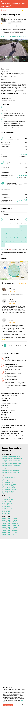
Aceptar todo (8, 705)
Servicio (3, 211)
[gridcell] (21, 226)
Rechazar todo (19, 705)
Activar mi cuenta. (5, 6)
